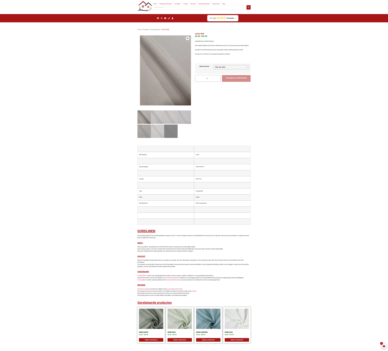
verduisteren (170, 278)
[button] (187, 38)
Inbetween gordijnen (143, 289)
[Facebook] (158, 18)
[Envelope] (165, 18)
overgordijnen (171, 289)
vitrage (169, 280)
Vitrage (185, 4)
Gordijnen (177, 4)
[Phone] (169, 18)
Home (155, 4)
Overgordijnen (155, 29)
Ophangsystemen (204, 4)
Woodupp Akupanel (165, 4)
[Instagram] (161, 18)
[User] (172, 18)
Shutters (193, 4)
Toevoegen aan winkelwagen (236, 78)
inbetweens (176, 280)
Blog (223, 4)
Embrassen (216, 4)
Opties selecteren (151, 340)
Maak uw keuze (204, 66)
